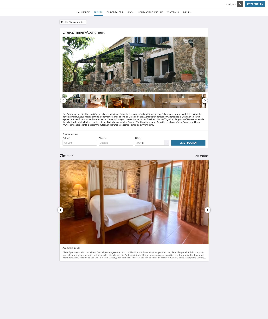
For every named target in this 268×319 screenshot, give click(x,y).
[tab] (122, 271)
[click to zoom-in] (134, 64)
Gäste (138, 138)
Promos (115, 276)
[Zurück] (63, 100)
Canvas (201, 300)
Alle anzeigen (202, 155)
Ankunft (66, 138)
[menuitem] (83, 12)
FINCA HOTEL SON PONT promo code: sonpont (42, 4)
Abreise (102, 138)
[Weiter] (205, 100)
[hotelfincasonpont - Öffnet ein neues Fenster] (202, 277)
